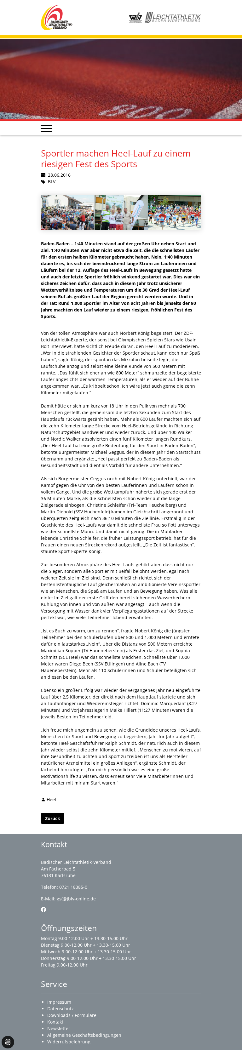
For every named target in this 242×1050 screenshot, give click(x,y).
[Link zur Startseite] (56, 17)
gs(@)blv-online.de (76, 899)
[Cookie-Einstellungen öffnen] (8, 1042)
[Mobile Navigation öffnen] (46, 128)
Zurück (52, 818)
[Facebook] (43, 909)
